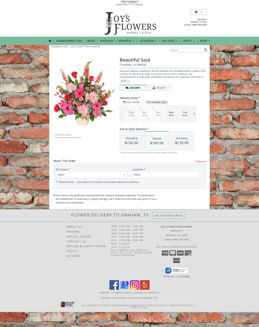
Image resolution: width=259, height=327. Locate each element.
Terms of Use (139, 307)
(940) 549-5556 (199, 24)
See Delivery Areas (168, 215)
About (187, 40)
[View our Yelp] (145, 289)
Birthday (106, 40)
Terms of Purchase (181, 305)
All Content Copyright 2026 (100, 305)
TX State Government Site (143, 298)
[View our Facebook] (114, 289)
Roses (91, 40)
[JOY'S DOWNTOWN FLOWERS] (130, 22)
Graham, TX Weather (113, 298)
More (203, 40)
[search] (205, 50)
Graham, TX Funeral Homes (115, 292)
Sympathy (125, 40)
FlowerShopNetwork (131, 305)
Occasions (147, 40)
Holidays (168, 40)
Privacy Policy (157, 305)
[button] (199, 12)
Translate (138, 4)
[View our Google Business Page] (124, 289)
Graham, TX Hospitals (146, 292)
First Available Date (156, 102)
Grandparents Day (69, 40)
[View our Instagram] (134, 289)
